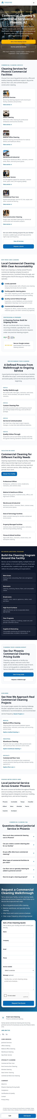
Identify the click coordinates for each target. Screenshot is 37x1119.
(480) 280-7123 (5, 1030)
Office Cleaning (5, 1045)
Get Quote (27, 1116)
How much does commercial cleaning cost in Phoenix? (15, 836)
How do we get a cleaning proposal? (15, 877)
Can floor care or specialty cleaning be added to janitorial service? (16, 870)
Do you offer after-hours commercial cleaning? (15, 853)
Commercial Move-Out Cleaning (10, 1076)
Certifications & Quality (8, 1093)
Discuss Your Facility (9, 474)
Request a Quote (18, 246)
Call (10, 1116)
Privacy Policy (5, 1099)
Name (5, 932)
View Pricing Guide (18, 674)
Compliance (4, 1090)
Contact (3, 1096)
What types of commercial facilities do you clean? (16, 861)
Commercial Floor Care (7, 1063)
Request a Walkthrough (18, 679)
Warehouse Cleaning (7, 1052)
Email (4, 949)
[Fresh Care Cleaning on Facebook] (2, 1034)
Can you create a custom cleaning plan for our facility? (16, 845)
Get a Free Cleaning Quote (18, 41)
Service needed (7, 966)
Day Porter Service (6, 1055)
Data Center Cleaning (7, 1072)
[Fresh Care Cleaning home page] (6, 2)
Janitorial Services (6, 1042)
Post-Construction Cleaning (9, 1066)
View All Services (18, 241)
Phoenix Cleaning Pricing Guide (10, 1087)
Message (8, 975)
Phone (5, 958)
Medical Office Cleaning (8, 1049)
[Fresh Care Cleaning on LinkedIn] (6, 1034)
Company (6, 940)
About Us (4, 1084)
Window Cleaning (6, 1069)
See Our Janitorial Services (18, 47)
